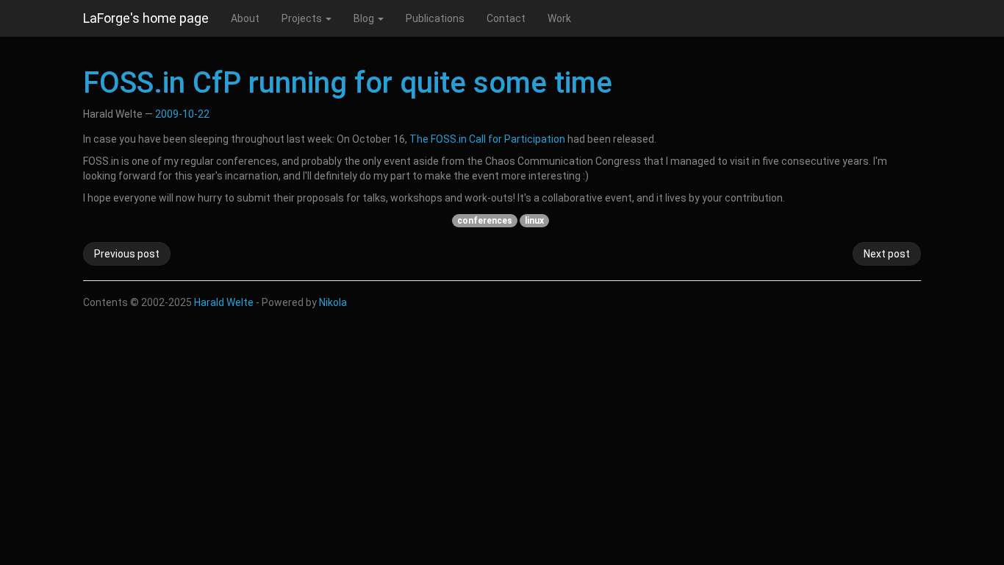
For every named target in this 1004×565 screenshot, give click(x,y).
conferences (484, 221)
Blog (365, 18)
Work (559, 18)
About (245, 18)
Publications (435, 18)
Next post (887, 254)
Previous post (126, 254)
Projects (303, 18)
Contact (506, 18)
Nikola (333, 302)
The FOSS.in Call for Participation (487, 139)
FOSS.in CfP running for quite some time (347, 82)
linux (534, 221)
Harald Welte (224, 302)
